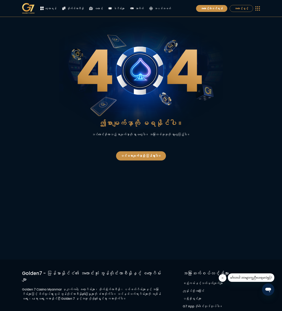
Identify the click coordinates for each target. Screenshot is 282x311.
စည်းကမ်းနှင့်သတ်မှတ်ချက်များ (203, 283)
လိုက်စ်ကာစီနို (75, 8)
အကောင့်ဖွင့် (241, 8)
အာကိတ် (139, 8)
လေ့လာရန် (51, 8)
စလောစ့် (99, 8)
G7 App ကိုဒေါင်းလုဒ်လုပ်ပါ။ (203, 306)
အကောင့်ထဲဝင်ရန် (212, 8)
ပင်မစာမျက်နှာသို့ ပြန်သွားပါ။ (141, 156)
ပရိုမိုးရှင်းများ (192, 298)
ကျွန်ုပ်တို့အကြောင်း (193, 291)
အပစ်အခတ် (162, 8)
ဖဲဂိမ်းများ (119, 8)
